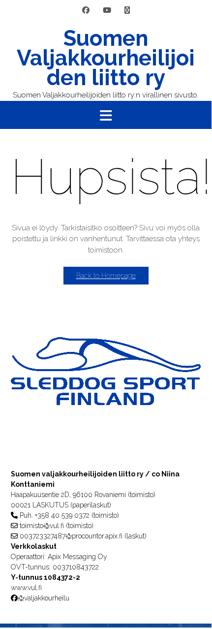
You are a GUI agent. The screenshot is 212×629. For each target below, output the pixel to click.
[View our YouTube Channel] (107, 10)
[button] (106, 115)
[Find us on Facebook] (86, 10)
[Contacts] (127, 10)
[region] (106, 390)
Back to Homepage (106, 276)
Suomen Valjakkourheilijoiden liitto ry (106, 58)
